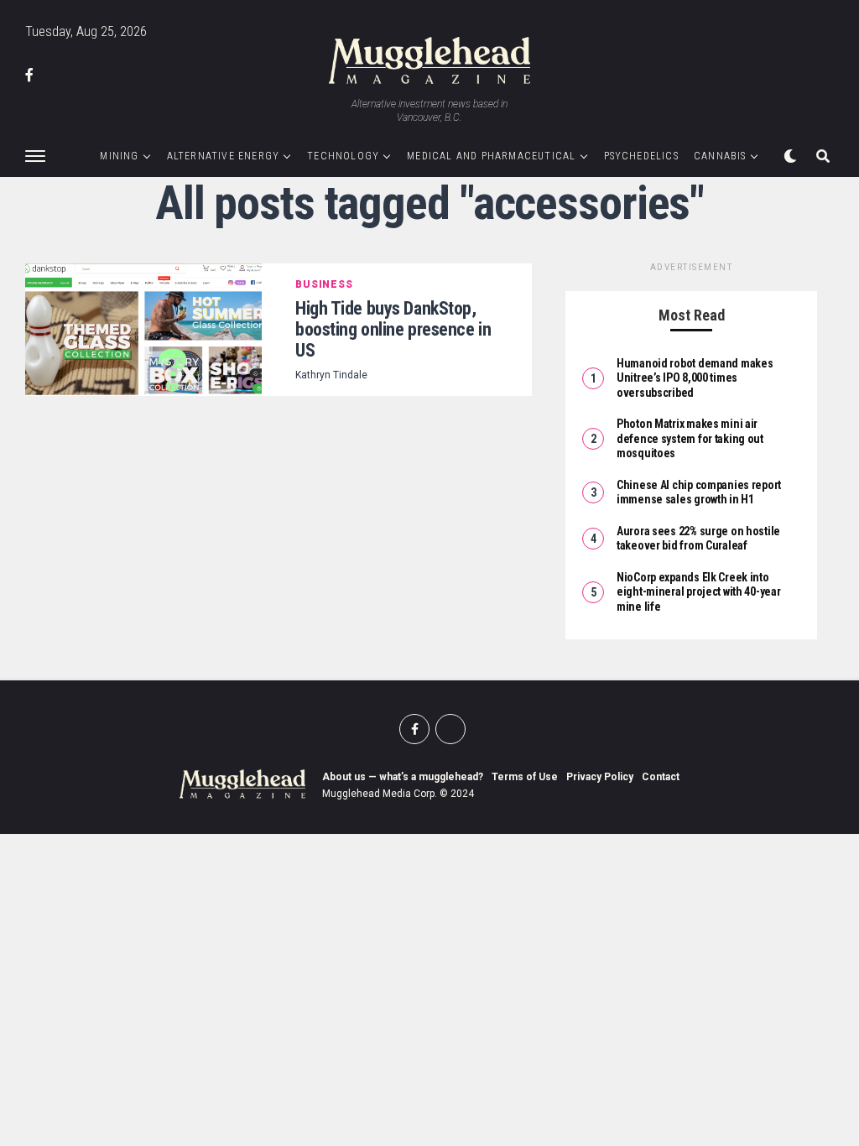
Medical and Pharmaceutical (491, 156)
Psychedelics (641, 156)
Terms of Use (525, 777)
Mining (119, 156)
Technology (343, 156)
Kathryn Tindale (331, 375)
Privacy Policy (599, 777)
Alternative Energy (223, 156)
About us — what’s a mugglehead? (402, 777)
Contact (660, 777)
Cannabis (720, 156)
